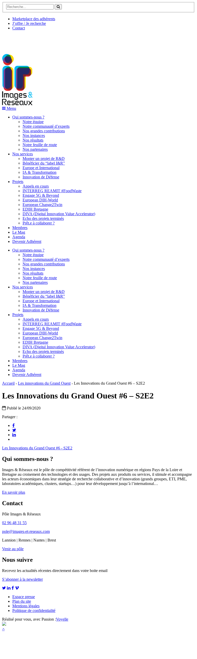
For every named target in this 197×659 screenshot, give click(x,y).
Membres (19, 227)
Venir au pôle (13, 549)
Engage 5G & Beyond (41, 195)
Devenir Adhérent (26, 241)
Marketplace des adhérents (33, 19)
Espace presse (23, 597)
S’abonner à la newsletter (22, 579)
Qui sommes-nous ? (28, 117)
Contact (18, 28)
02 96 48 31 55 (14, 523)
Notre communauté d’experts (46, 126)
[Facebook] (13, 425)
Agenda (18, 237)
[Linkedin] (14, 435)
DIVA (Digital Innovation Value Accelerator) (59, 214)
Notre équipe (33, 122)
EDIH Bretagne (35, 209)
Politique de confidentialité (33, 610)
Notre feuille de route (40, 145)
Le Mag (18, 232)
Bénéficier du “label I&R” (44, 163)
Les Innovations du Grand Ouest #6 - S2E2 (37, 448)
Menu (11, 108)
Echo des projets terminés (43, 218)
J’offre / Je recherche (29, 23)
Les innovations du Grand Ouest (44, 383)
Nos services (22, 154)
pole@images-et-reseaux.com (26, 531)
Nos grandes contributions (44, 131)
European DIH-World (40, 200)
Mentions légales (26, 606)
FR (40, 40)
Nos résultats (33, 140)
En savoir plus (13, 492)
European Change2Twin (42, 204)
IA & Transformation (39, 172)
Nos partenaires (35, 149)
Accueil (8, 383)
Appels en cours (36, 186)
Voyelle (62, 619)
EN (21, 40)
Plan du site (21, 601)
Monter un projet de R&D (44, 158)
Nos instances (34, 135)
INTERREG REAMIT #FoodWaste (52, 191)
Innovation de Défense (41, 177)
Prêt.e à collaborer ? (39, 223)
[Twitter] (14, 430)
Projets (17, 181)
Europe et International (41, 168)
